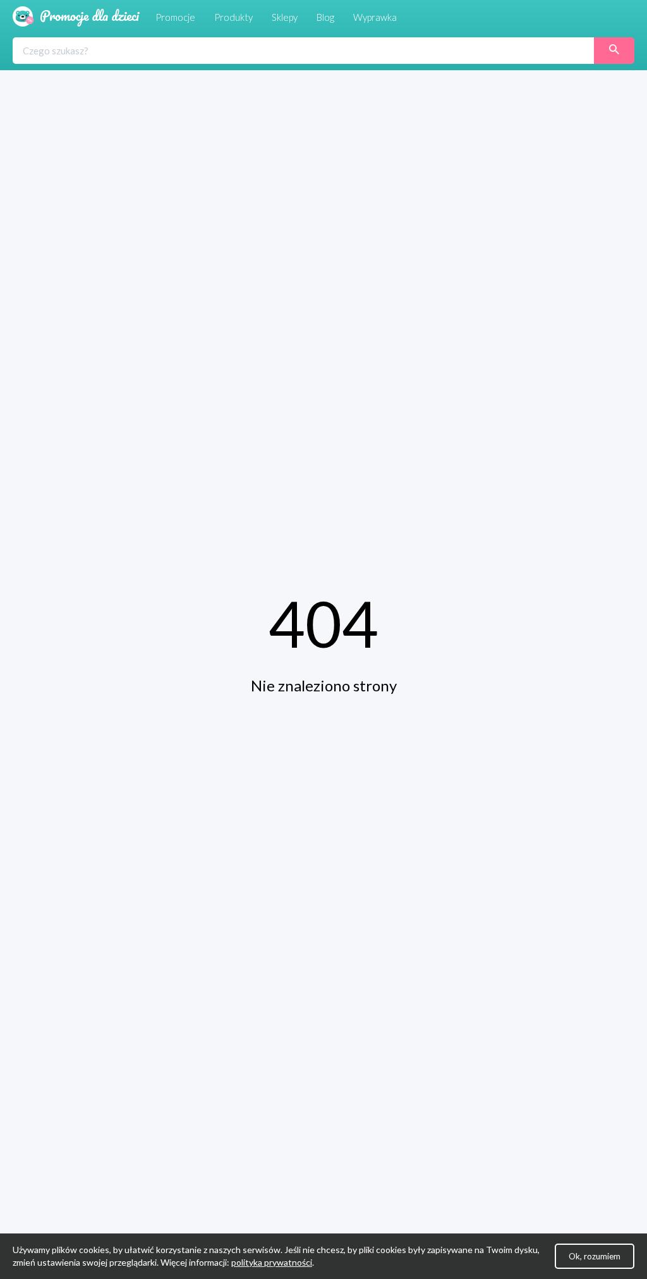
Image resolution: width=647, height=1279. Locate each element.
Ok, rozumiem (594, 1256)
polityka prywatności (271, 1262)
